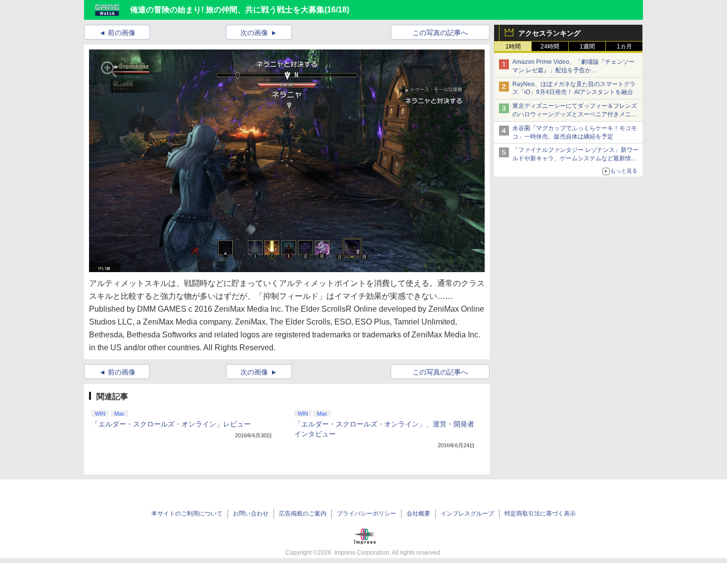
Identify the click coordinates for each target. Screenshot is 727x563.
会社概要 (418, 513)
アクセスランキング (549, 33)
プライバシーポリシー (366, 513)
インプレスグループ (467, 513)
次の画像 (254, 33)
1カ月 (624, 46)
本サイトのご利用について (187, 513)
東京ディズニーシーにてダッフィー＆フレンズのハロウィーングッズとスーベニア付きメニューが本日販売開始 (574, 114)
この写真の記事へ (440, 33)
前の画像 (122, 33)
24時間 (550, 46)
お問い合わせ (251, 513)
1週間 (587, 46)
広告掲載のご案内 (302, 513)
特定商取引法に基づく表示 (540, 513)
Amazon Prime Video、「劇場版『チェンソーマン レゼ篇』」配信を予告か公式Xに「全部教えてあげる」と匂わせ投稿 (573, 70)
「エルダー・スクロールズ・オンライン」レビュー (171, 424)
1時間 (513, 46)
